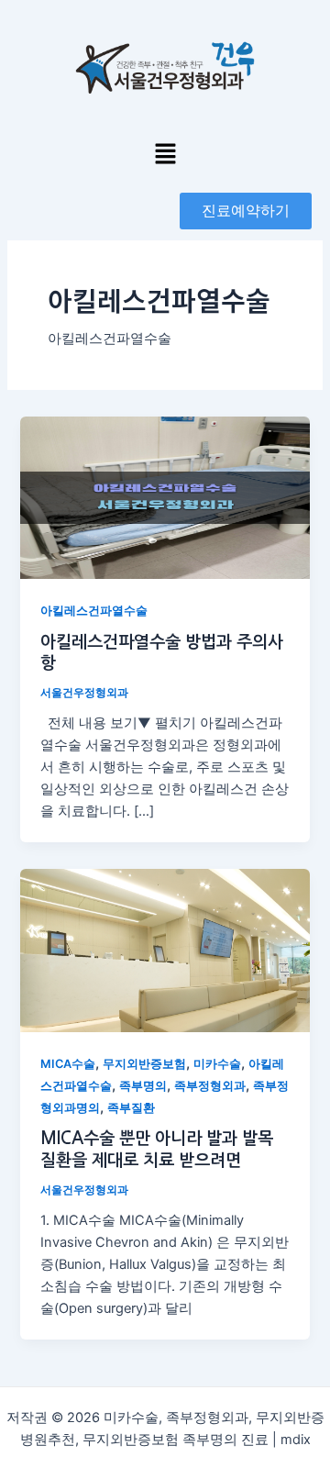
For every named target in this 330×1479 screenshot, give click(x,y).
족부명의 (143, 1086)
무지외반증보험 (144, 1064)
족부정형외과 (210, 1086)
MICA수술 (67, 1064)
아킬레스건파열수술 (94, 610)
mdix (295, 1439)
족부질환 (131, 1108)
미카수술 (217, 1064)
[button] (165, 154)
